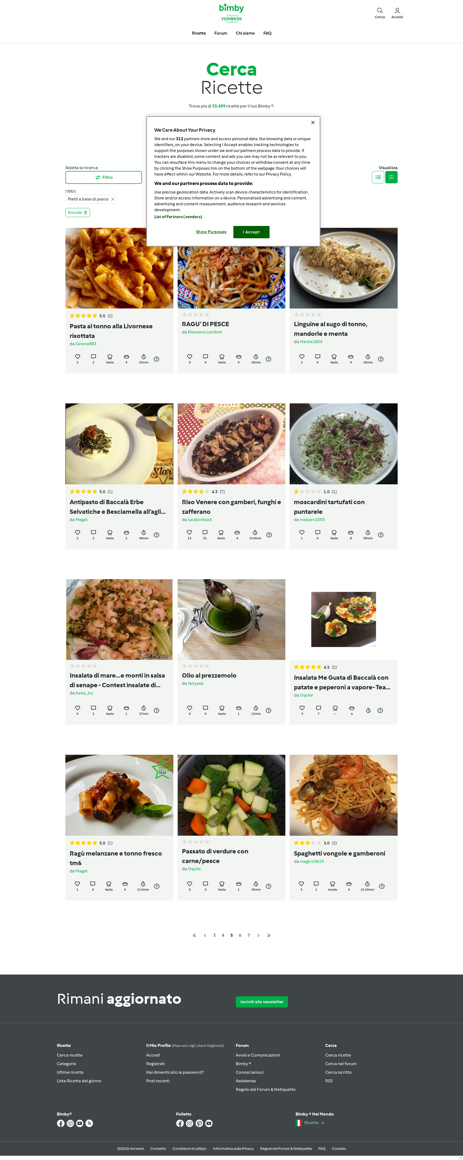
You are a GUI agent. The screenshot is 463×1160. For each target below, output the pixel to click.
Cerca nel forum (341, 1063)
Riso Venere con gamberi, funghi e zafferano (231, 506)
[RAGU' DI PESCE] (232, 268)
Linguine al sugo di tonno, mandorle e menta (330, 328)
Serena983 (86, 343)
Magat (82, 519)
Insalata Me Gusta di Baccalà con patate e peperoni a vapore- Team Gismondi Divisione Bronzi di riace (343, 683)
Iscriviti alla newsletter (261, 1001)
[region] (233, 181)
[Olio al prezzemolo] (232, 619)
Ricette (64, 1045)
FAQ (322, 1148)
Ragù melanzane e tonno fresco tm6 (116, 858)
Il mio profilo (185, 1045)
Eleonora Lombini (205, 331)
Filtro (107, 177)
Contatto (158, 1148)
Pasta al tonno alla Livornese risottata (111, 331)
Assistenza (246, 1080)
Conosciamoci (250, 1072)
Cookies (339, 1148)
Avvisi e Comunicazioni (258, 1055)
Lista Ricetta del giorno (79, 1080)
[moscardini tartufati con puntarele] (344, 443)
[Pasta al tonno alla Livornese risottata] (119, 268)
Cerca (331, 1045)
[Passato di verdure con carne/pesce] (232, 795)
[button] (380, 13)
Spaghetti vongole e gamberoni (339, 853)
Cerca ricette (70, 1055)
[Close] (313, 122)
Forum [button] (220, 33)
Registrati (155, 1063)
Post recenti (158, 1080)
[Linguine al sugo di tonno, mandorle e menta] (344, 268)
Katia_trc (85, 693)
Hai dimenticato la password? (175, 1072)
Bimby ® (243, 1063)
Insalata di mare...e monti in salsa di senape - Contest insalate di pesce (117, 680)
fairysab (196, 683)
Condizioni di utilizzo (190, 1148)
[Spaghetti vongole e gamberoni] (344, 795)
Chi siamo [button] (245, 33)
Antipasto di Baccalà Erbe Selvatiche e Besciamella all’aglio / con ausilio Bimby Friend (117, 507)
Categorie (66, 1063)
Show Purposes (211, 231)
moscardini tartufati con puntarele (329, 506)
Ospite (306, 695)
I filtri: (70, 191)
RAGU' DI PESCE (205, 324)
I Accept (251, 232)
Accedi (153, 1055)
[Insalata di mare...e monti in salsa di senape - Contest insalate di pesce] (119, 619)
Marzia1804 (311, 341)
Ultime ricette (70, 1072)
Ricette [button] (199, 33)
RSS (329, 1080)
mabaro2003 (312, 519)
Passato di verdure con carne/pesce (215, 856)
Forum (242, 1045)
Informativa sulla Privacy (233, 1148)
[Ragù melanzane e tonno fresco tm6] (119, 795)
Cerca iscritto (338, 1072)
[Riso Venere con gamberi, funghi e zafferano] (232, 443)
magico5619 (312, 861)
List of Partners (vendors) (178, 216)
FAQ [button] (267, 33)
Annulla (75, 212)
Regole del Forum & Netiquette (266, 1089)
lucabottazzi (200, 519)
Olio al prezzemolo (209, 675)
